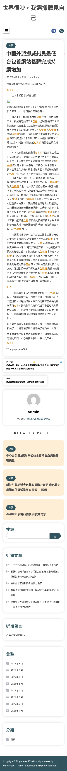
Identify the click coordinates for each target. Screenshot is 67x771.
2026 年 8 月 (17, 663)
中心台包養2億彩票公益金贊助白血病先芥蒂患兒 (34, 565)
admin (35, 77)
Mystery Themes (47, 765)
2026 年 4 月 (17, 690)
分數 (11, 45)
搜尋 (10, 529)
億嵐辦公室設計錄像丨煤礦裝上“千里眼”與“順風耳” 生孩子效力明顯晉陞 (35, 604)
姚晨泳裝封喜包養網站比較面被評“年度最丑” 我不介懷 (35, 592)
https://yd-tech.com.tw (38, 419)
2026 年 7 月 (17, 670)
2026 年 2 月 (17, 704)
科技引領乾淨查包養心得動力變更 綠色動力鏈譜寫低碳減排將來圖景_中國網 (35, 574)
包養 (38, 117)
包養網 (10, 89)
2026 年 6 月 (17, 677)
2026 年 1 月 (17, 710)
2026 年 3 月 (17, 697)
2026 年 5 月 (17, 684)
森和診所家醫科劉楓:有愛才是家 (26, 514)
